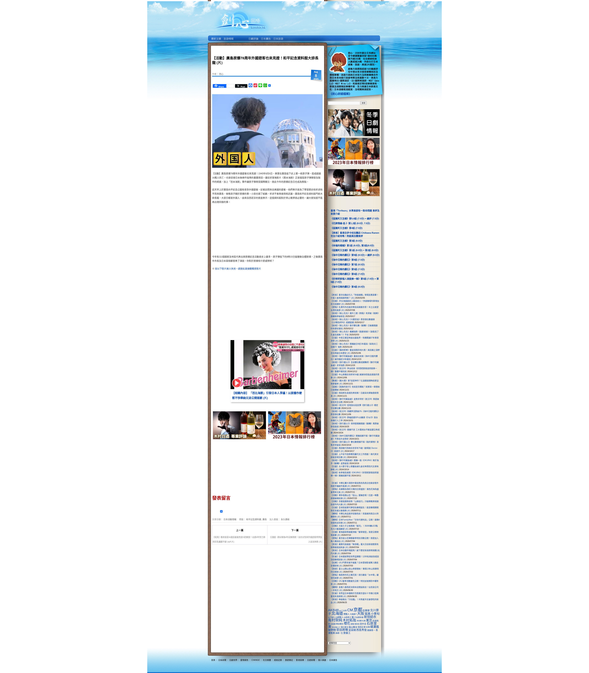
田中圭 (363, 624)
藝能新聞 (228, 36)
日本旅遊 (278, 36)
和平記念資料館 (253, 519)
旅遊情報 (241, 36)
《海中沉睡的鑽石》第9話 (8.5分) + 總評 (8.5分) (355, 255)
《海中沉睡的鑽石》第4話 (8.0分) (348, 286)
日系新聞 (222, 660)
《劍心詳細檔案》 (340, 93)
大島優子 (353, 614)
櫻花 (347, 623)
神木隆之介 (336, 627)
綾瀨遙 (374, 626)
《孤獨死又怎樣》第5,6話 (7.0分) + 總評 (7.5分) (355, 218)
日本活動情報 (229, 519)
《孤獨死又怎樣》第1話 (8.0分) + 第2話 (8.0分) (354, 250)
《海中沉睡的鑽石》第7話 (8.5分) (348, 264)
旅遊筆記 (289, 660)
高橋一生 (339, 633)
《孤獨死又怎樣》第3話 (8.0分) (346, 240)
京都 (357, 609)
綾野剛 (332, 629)
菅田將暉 (342, 629)
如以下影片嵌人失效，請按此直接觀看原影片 (238, 268)
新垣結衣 (370, 617)
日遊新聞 (311, 660)
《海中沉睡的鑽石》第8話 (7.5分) (348, 259)
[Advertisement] (294, 230)
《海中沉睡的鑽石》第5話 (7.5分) (348, 269)
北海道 (337, 613)
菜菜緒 (352, 630)
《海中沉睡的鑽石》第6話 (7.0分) (348, 274)
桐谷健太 (339, 624)
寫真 (367, 613)
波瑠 (352, 624)
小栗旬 (375, 613)
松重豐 (333, 624)
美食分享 (290, 36)
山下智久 (331, 617)
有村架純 (335, 620)
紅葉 (368, 627)
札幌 (364, 621)
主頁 (216, 36)
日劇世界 (253, 36)
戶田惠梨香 (359, 617)
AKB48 (333, 610)
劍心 (221, 73)
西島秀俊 (361, 630)
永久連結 (285, 519)
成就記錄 (278, 660)
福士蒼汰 (344, 627)
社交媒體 (267, 660)
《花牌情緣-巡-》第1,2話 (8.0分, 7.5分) (350, 223)
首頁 (213, 660)
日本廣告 (265, 36)
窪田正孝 (362, 627)
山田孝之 (347, 617)
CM (350, 610)
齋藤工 (347, 633)
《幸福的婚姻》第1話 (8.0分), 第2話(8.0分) (352, 245)
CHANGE (255, 660)
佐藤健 (366, 610)
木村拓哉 (349, 620)
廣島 (264, 519)
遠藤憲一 (371, 630)
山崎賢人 (339, 617)
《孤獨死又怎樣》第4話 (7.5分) (346, 228)
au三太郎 (343, 611)
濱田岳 (356, 624)
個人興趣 (322, 660)
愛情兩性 (244, 660)
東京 (369, 620)
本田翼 (359, 621)
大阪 (360, 614)
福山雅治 (353, 627)
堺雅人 (346, 614)
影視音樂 (300, 660)
